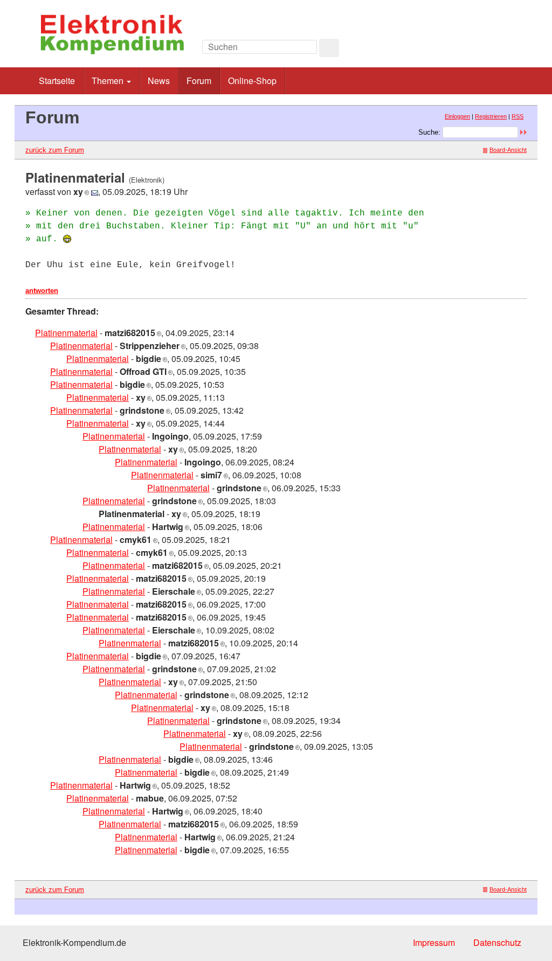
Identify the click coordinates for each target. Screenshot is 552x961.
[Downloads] (478, 50)
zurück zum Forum (54, 150)
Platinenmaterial (66, 332)
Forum (199, 80)
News (159, 80)
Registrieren (491, 116)
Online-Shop (252, 80)
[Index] (454, 50)
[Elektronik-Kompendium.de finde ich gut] (502, 50)
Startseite (57, 80)
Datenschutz (497, 942)
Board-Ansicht (508, 150)
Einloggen (457, 116)
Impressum (434, 942)
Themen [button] (109, 80)
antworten (41, 291)
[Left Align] (329, 48)
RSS (517, 116)
